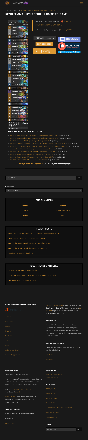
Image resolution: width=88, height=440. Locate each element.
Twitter (25, 210)
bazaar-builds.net (52, 377)
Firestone (49, 355)
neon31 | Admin (11, 423)
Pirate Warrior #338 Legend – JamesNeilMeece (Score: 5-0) (29, 243)
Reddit (25, 215)
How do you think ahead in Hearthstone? (22, 270)
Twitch (7, 341)
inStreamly (50, 360)
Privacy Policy (51, 389)
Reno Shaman (34, 10)
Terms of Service (52, 398)
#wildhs (67, 21)
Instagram (9, 345)
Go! (78, 178)
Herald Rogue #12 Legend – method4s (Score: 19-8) (26, 238)
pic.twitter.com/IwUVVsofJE (48, 25)
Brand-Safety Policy (53, 412)
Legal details (50, 393)
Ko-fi (62, 215)
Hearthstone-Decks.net (54, 305)
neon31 (23, 10)
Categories (9, 186)
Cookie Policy (51, 403)
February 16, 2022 (66, 30)
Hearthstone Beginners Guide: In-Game (21, 280)
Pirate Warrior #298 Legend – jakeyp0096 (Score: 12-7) (27, 248)
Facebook (9, 321)
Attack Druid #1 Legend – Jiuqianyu (20, 253)
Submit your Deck (62, 210)
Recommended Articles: (44, 266)
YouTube (8, 336)
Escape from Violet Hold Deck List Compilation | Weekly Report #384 (33, 233)
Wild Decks (50, 10)
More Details (10, 397)
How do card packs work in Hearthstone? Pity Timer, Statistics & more (33, 275)
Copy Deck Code (44, 44)
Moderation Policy (52, 417)
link (76, 347)
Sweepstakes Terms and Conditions (59, 408)
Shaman (43, 10)
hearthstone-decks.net (54, 374)
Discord (25, 206)
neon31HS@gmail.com (13, 355)
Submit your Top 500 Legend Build (31, 164)
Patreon (62, 206)
